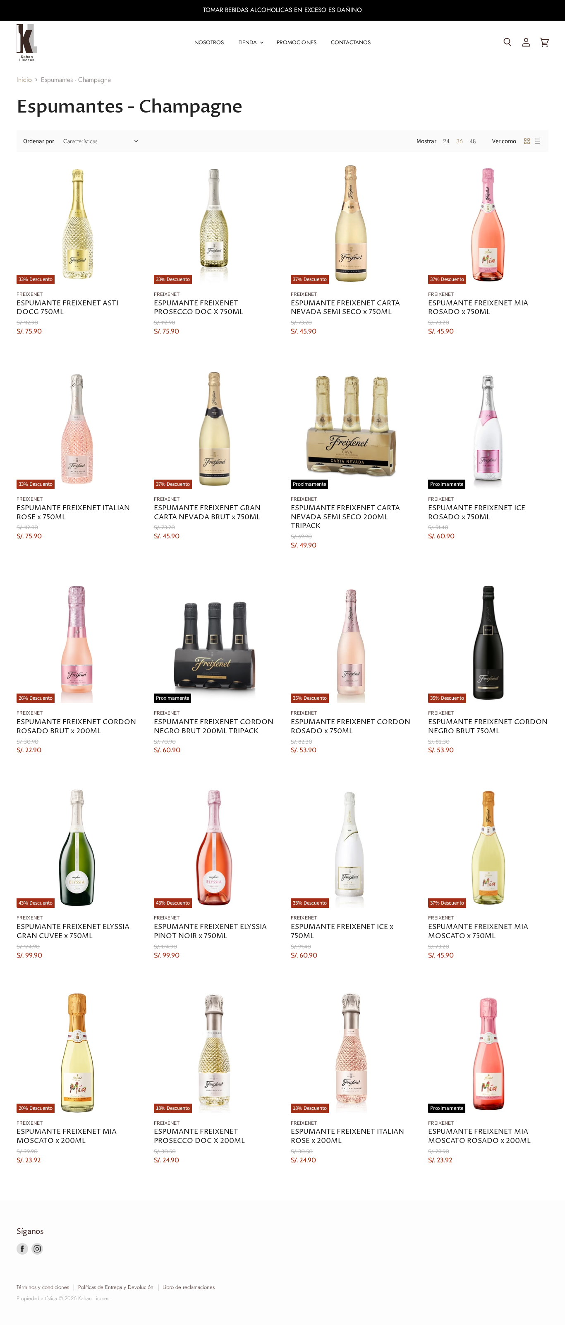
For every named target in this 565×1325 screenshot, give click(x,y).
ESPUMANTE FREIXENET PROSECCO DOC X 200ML (199, 1136)
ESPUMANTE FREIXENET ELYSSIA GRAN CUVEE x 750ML (73, 931)
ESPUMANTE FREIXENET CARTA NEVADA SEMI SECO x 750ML (345, 308)
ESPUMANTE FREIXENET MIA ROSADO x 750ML (478, 308)
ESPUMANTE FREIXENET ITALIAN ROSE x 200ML (347, 1136)
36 (459, 141)
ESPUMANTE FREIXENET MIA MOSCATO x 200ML (67, 1136)
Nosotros (209, 42)
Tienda (249, 42)
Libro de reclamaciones (189, 1287)
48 (472, 141)
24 (446, 141)
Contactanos (351, 42)
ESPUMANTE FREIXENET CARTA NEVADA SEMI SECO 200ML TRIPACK (345, 517)
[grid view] (527, 141)
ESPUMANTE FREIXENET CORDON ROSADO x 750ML (350, 727)
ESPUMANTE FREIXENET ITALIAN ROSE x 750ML (73, 513)
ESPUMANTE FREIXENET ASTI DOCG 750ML (67, 308)
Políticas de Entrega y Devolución (115, 1287)
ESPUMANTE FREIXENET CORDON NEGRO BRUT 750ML (488, 727)
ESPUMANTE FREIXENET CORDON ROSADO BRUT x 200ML (76, 727)
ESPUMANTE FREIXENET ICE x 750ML (342, 931)
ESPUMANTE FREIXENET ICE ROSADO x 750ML (476, 513)
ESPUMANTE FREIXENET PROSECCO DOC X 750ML (198, 308)
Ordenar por (38, 141)
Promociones (296, 42)
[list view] (538, 141)
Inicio (24, 80)
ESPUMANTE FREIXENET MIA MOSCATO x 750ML (478, 931)
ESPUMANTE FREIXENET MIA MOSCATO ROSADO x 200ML (479, 1136)
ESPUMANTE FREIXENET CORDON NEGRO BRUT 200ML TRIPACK (213, 727)
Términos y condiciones (43, 1287)
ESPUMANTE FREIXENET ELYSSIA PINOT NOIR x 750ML (210, 931)
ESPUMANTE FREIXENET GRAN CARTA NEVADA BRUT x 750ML (207, 513)
